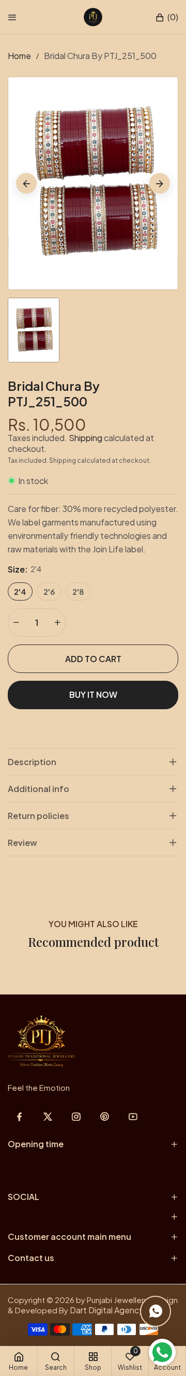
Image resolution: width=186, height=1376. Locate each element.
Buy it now (93, 694)
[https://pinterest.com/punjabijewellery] (104, 1116)
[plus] (57, 622)
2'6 (49, 591)
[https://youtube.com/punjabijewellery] (133, 1116)
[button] (166, 17)
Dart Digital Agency (107, 1310)
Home (19, 55)
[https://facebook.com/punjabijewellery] (19, 1116)
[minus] (16, 622)
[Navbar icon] (12, 17)
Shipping (85, 437)
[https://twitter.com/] (47, 1116)
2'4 (20, 591)
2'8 (78, 591)
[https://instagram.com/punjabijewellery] (76, 1116)
